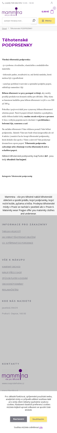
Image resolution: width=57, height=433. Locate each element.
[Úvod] (12, 11)
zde (41, 427)
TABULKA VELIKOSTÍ (11, 231)
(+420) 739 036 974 (13, 3)
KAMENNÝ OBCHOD (11, 266)
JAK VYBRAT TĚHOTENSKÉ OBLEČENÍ (18, 237)
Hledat (34, 21)
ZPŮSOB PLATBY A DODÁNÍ (15, 278)
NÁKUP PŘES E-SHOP (12, 272)
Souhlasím (38, 419)
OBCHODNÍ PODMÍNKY (12, 283)
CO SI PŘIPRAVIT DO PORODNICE (17, 242)
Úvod (4, 28)
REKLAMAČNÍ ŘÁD (10, 289)
